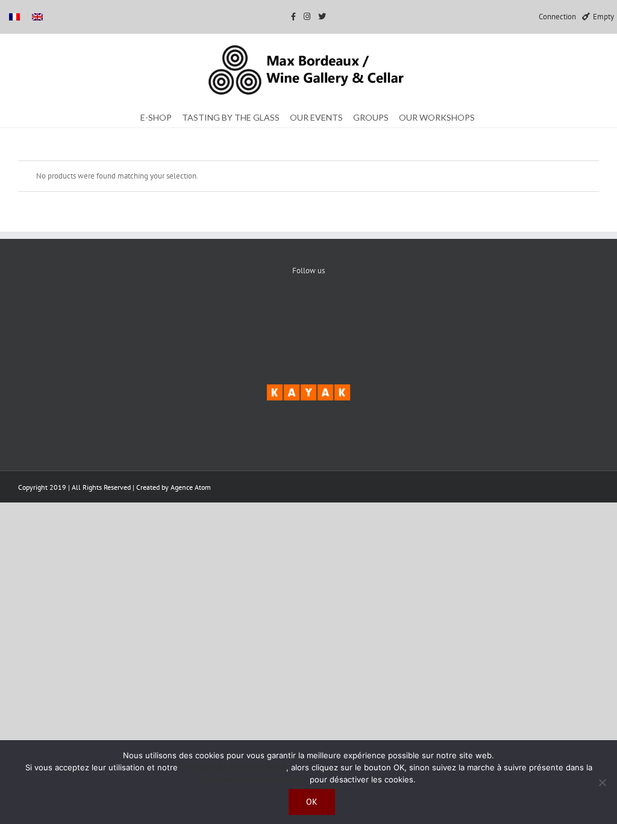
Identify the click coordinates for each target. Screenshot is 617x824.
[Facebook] (272, 312)
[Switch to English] (37, 16)
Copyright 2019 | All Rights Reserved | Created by (94, 487)
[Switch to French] (14, 16)
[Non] (602, 782)
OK (312, 801)
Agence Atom (191, 487)
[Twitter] (309, 312)
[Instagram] (345, 312)
